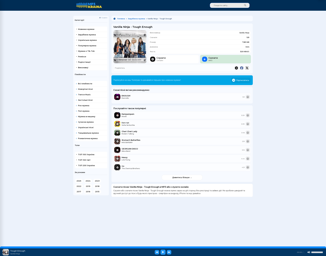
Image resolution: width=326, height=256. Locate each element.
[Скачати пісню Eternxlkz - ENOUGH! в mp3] (248, 97)
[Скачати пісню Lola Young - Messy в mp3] (248, 158)
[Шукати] (245, 5)
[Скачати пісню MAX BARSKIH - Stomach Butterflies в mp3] (248, 141)
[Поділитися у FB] (242, 68)
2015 (97, 191)
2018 (97, 186)
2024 (88, 181)
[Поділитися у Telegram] (236, 68)
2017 (79, 191)
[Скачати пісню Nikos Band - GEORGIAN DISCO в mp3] (248, 150)
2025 (79, 181)
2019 (88, 186)
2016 (88, 191)
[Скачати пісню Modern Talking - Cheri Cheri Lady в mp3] (248, 132)
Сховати (104, 18)
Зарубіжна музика (136, 19)
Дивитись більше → (182, 177)
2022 (79, 186)
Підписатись (242, 80)
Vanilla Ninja (244, 33)
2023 (97, 181)
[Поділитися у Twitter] (247, 68)
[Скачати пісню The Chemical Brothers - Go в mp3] (248, 167)
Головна (121, 19)
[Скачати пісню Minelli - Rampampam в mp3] (248, 115)
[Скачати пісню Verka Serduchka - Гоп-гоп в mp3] (248, 124)
